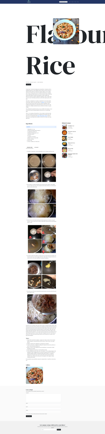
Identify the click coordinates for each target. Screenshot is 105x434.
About (78, 1)
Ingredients (28, 126)
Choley (46, 115)
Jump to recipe (28, 84)
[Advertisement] (52, 10)
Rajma (43, 102)
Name (27, 403)
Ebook (75, 1)
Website (27, 410)
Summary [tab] (36, 147)
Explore (72, 1)
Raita (41, 115)
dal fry (38, 115)
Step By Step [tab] (29, 147)
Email (27, 406)
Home (70, 1)
